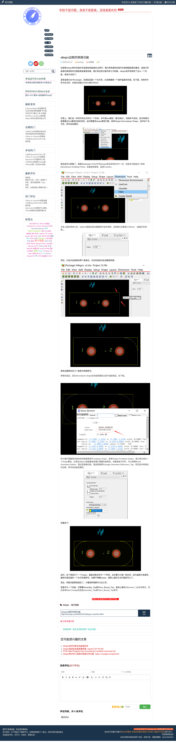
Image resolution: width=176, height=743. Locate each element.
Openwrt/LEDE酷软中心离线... (36, 208)
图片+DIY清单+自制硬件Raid (37, 95)
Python (48, 253)
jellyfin (50, 234)
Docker (27, 236)
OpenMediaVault (37, 228)
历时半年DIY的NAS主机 (37, 91)
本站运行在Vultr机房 (35, 78)
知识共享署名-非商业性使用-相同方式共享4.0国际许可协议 (143, 732)
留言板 (159, 2)
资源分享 (35, 253)
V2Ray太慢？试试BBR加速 (35, 164)
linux (37, 224)
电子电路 (49, 39)
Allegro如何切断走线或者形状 (75, 646)
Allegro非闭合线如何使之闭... (36, 118)
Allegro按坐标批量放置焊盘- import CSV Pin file (83, 649)
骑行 (43, 231)
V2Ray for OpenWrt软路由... (36, 136)
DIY (46, 234)
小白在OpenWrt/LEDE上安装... (36, 203)
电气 (32, 236)
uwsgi (42, 248)
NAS (50, 241)
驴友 (45, 246)
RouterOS (30, 256)
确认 (145, 707)
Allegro (40, 251)
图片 (49, 231)
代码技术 (49, 34)
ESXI (50, 256)
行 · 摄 (47, 43)
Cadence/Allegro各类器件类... (36, 108)
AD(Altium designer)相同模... (36, 116)
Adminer (31, 246)
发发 (27, 185)
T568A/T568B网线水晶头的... (36, 131)
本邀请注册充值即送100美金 (37, 83)
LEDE (28, 243)
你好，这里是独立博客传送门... (36, 187)
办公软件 (49, 243)
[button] (62, 677)
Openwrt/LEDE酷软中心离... (35, 159)
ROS (32, 238)
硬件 (51, 238)
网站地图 (49, 55)
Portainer (47, 251)
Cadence (42, 234)
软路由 (47, 224)
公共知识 (30, 251)
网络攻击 (36, 248)
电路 (35, 251)
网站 (28, 238)
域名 (32, 241)
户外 (39, 256)
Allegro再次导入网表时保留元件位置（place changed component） (91, 654)
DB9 (50, 226)
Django (41, 238)
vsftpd (47, 238)
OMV (46, 241)
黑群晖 (28, 234)
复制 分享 (144, 613)
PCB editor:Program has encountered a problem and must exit (89, 651)
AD (44, 253)
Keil (46, 231)
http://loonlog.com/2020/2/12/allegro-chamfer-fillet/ (82, 614)
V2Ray (41, 246)
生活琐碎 (49, 47)
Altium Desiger (36, 243)
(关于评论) (74, 665)
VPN (36, 256)
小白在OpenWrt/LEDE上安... (36, 139)
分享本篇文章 (68, 621)
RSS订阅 (170, 2)
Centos (39, 226)
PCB (28, 241)
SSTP (36, 246)
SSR (36, 238)
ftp (51, 251)
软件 (36, 234)
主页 (47, 30)
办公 (35, 236)
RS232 (44, 236)
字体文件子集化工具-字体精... (36, 113)
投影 (51, 248)
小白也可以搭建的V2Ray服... (36, 162)
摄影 (52, 236)
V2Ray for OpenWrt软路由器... (36, 201)
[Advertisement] (105, 32)
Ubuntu (42, 224)
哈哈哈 (27, 177)
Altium (44, 243)
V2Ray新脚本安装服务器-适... (36, 210)
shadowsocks (31, 226)
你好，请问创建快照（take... (36, 182)
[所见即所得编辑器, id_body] (105, 690)
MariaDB (32, 224)
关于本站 (49, 51)
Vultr (39, 236)
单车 (33, 234)
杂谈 (48, 236)
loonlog (46, 248)
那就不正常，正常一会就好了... (36, 180)
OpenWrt (29, 248)
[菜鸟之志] (32, 23)
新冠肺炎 (45, 256)
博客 (46, 228)
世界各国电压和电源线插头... (36, 134)
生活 (49, 246)
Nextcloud (45, 226)
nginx (30, 253)
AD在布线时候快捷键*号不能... (36, 111)
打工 (40, 253)
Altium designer (34, 231)
